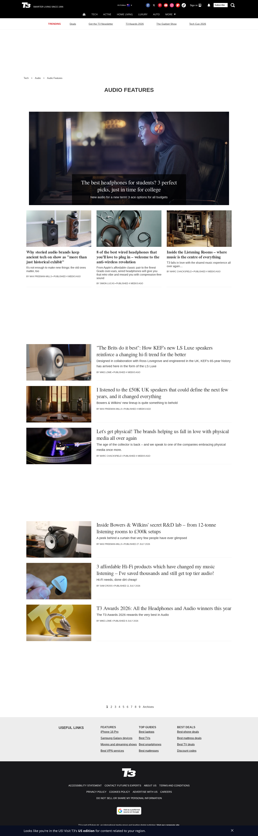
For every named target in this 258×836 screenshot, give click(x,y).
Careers (166, 791)
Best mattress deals (189, 738)
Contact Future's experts (123, 785)
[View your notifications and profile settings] (208, 5)
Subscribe (220, 5)
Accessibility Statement (85, 785)
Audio (38, 78)
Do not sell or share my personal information (129, 798)
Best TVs (144, 738)
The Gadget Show (166, 23)
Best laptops (146, 731)
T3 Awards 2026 (135, 23)
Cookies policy (119, 791)
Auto (156, 14)
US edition (86, 831)
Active (107, 14)
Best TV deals (186, 744)
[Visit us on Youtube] (166, 5)
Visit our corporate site (168, 825)
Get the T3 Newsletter (101, 23)
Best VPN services (112, 750)
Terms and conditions (174, 785)
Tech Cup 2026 (197, 23)
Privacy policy (96, 791)
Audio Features (54, 78)
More (169, 14)
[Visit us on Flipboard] (178, 5)
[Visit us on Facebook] (148, 5)
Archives (148, 707)
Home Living (125, 14)
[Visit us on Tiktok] (184, 5)
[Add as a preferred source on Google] (129, 811)
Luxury (142, 14)
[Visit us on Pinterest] (160, 5)
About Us (150, 785)
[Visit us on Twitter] (154, 5)
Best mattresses (149, 750)
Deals (73, 23)
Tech (94, 14)
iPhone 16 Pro (109, 731)
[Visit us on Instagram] (172, 5)
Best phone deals (188, 731)
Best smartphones (150, 744)
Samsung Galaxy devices (116, 738)
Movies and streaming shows (119, 744)
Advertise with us (145, 791)
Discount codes (186, 750)
